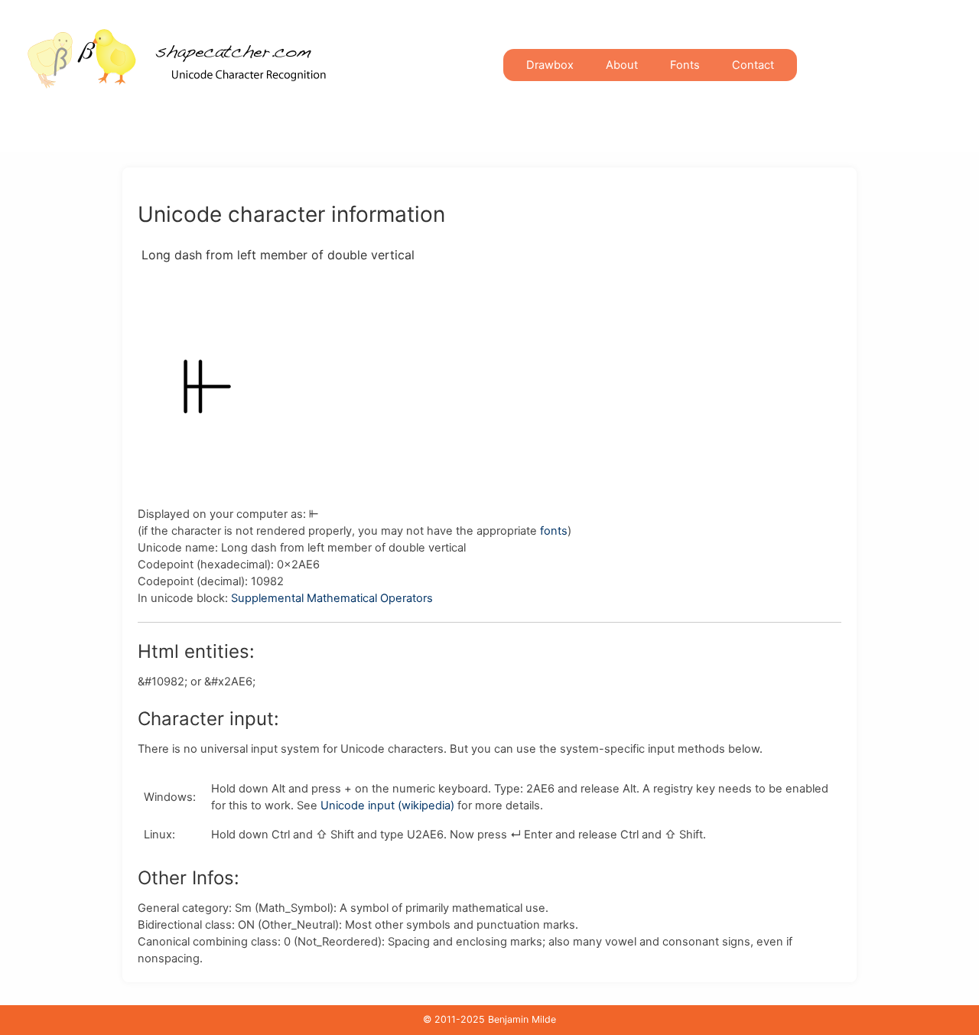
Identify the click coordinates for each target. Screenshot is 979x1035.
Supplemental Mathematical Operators (332, 598)
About (622, 65)
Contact (753, 65)
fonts (554, 531)
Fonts (685, 65)
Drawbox (550, 65)
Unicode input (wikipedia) (387, 805)
